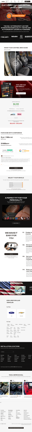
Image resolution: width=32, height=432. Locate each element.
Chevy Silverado (8, 333)
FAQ (16, 411)
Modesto (9, 358)
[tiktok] (0, 402)
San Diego (22, 355)
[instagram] (2, 424)
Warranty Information (10, 414)
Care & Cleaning (18, 414)
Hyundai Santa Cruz (15, 333)
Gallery (2, 420)
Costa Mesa (2, 358)
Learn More (18, 410)
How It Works (10, 411)
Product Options (3, 411)
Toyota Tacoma (23, 327)
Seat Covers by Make (3, 418)
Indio (8, 355)
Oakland (9, 359)
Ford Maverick (11, 330)
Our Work (2, 410)
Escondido (2, 359)
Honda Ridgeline (15, 330)
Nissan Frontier (18, 328)
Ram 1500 (18, 332)
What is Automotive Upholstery (18, 417)
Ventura (29, 358)
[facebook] (1, 424)
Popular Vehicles (9, 418)
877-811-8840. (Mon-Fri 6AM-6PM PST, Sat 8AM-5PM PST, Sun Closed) (16, 170)
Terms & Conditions (27, 415)
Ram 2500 (18, 336)
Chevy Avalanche (8, 328)
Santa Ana (29, 355)
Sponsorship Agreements (27, 419)
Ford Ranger (11, 333)
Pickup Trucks (8, 325)
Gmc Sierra (15, 328)
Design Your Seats (7, 1)
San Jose (22, 359)
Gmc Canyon (11, 336)
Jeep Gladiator (15, 336)
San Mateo (23, 361)
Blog (16, 415)
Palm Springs (16, 358)
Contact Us (25, 414)
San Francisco (23, 356)
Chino (1, 356)
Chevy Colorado (8, 330)
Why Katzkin (10, 410)
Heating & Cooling (2, 413)
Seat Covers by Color (3, 416)
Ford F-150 (8, 336)
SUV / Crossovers (12, 325)
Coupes (29, 324)
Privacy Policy (26, 416)
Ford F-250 (11, 328)
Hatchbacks (20, 324)
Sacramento (23, 358)
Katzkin (13, 380)
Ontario (15, 355)
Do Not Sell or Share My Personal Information (16, 427)
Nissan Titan (18, 330)
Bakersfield (2, 355)
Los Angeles (9, 356)
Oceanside (9, 361)
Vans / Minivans (25, 325)
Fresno (2, 361)
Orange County (16, 356)
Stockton (29, 356)
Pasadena (15, 359)
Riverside (15, 361)
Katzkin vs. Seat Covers (10, 416)
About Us (25, 410)
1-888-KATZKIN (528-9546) (27, 423)
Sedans (16, 324)
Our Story (25, 411)
